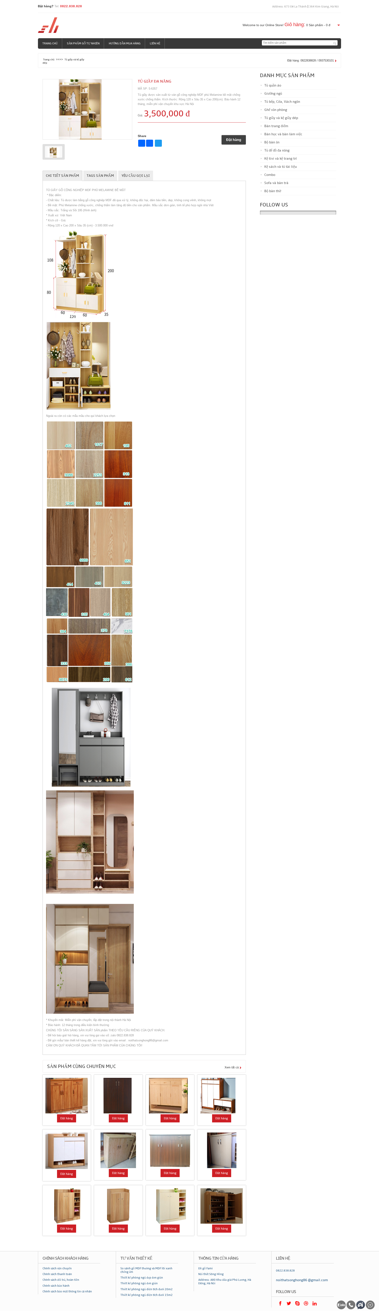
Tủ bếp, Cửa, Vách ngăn (282, 101)
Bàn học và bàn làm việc (283, 134)
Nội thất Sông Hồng (211, 1274)
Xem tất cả (232, 1067)
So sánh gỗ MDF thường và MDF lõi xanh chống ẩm (146, 1270)
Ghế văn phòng (275, 110)
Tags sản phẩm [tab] (100, 175)
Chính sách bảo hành (56, 1286)
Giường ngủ (273, 93)
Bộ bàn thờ (272, 191)
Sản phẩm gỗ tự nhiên (83, 43)
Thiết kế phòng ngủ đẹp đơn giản (141, 1277)
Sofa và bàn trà (276, 183)
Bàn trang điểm (276, 126)
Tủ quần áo (272, 85)
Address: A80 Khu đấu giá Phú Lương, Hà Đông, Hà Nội (224, 1281)
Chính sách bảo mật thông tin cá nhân (67, 1291)
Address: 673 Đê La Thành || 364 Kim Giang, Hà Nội (305, 6)
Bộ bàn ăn (271, 142)
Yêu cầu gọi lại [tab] (136, 175)
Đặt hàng (233, 140)
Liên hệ (155, 43)
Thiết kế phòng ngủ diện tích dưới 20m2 (146, 1289)
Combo (269, 175)
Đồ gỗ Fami (205, 1268)
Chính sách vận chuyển (57, 1268)
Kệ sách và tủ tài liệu (280, 166)
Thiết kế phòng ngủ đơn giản (139, 1283)
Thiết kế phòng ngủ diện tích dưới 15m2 (146, 1295)
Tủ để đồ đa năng (277, 150)
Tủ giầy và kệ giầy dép (281, 118)
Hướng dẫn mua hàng (125, 43)
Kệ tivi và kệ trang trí (280, 158)
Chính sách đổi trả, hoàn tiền (61, 1280)
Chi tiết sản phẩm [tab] (62, 175)
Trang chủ (50, 43)
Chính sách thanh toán (57, 1274)
